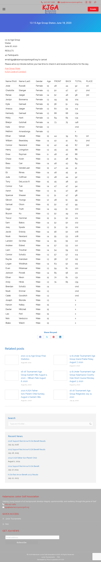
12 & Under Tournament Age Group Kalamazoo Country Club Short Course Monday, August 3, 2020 (82, 376)
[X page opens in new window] (90, 2)
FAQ (7, 524)
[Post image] (11, 360)
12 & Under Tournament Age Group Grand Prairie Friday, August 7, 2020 (82, 359)
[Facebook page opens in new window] (86, 2)
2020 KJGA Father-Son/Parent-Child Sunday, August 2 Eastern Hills (33, 393)
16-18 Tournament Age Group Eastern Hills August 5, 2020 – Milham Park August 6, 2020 (34, 376)
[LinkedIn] (60, 337)
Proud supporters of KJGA (55, 559)
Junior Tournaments (13, 519)
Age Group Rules (12, 68)
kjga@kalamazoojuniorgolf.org (71, 2)
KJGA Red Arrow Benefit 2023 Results (23, 475)
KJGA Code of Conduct (15, 71)
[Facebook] (40, 337)
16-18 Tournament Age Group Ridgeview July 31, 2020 (81, 393)
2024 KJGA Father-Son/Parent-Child (22, 458)
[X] (47, 337)
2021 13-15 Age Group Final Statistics (33, 357)
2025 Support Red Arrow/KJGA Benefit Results (26, 449)
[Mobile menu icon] (3, 9)
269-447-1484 (49, 2)
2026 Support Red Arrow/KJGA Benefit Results (27, 441)
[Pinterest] (53, 337)
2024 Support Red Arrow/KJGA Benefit (23, 466)
